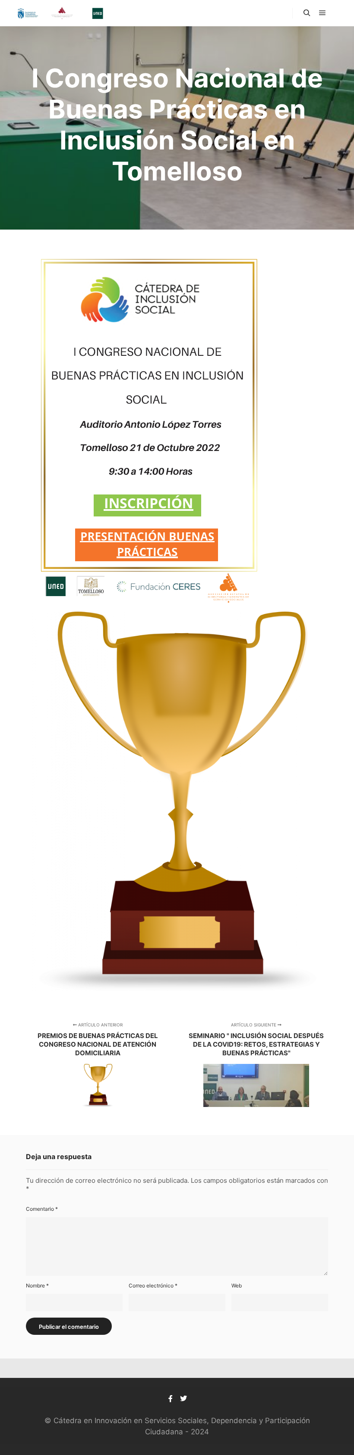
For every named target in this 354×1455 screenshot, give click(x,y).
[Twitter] (183, 1398)
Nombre (37, 1285)
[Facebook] (170, 1398)
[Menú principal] (322, 13)
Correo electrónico (153, 1285)
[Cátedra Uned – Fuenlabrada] (60, 13)
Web (236, 1285)
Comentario (42, 1209)
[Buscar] (307, 13)
